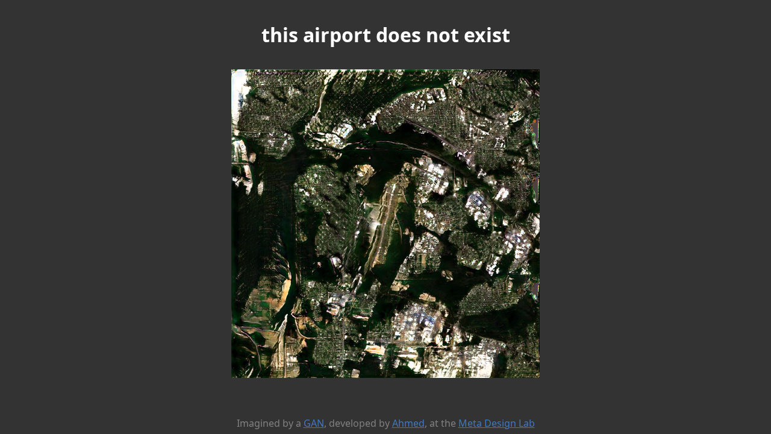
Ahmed (408, 423)
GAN (314, 423)
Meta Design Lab (496, 423)
